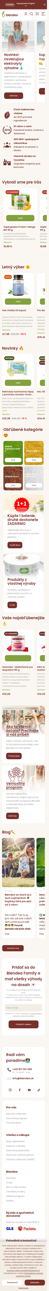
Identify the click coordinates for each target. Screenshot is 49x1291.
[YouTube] (29, 1090)
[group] (21, 219)
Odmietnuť (12, 1282)
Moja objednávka (15, 1141)
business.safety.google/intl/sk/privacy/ (23, 1270)
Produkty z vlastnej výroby (21, 582)
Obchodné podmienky (18, 1150)
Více (13, 460)
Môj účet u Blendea (16, 1113)
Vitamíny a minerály (32, 475)
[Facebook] (20, 1090)
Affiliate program (15, 1196)
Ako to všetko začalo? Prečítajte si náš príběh (22, 730)
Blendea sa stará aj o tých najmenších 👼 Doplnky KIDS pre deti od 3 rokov (18, 899)
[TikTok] (39, 1090)
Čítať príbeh (13, 756)
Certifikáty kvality (15, 1191)
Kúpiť (18, 301)
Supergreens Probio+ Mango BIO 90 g (19, 228)
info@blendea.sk (23, 1078)
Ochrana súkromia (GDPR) (20, 1159)
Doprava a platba (15, 1146)
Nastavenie (24, 1288)
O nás (12, 605)
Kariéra (10, 1200)
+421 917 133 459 (22, 1069)
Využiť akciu (15, 545)
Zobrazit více (13, 948)
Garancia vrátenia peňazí (20, 1155)
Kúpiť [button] (20, 218)
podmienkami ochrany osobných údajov (27, 1014)
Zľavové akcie (13, 1122)
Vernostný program (15, 785)
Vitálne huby (12, 476)
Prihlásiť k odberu (23, 1024)
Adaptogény (32, 451)
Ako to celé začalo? (16, 1187)
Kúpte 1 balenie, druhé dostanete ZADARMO (22, 520)
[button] (2, 38)
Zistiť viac (12, 816)
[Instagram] (10, 1090)
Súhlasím (34, 1282)
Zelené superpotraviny (12, 448)
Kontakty (11, 1178)
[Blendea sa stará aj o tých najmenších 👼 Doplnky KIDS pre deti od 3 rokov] (18, 862)
